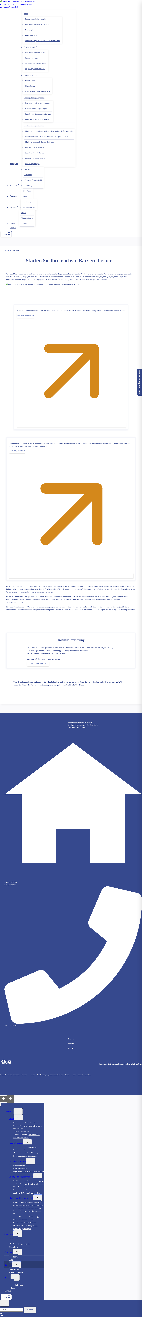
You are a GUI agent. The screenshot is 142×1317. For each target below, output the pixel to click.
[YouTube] (9, 1063)
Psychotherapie (16, 1143)
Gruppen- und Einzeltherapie (35, 63)
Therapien (9, 1112)
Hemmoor (28, 175)
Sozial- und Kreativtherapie (35, 153)
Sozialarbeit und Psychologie (36, 108)
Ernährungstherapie (32, 164)
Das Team (27, 191)
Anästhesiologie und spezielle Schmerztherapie (42, 41)
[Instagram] (6, 1063)
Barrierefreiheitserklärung (133, 1064)
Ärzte (11, 1119)
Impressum (103, 1064)
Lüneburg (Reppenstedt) (33, 180)
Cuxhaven (27, 169)
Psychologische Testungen (35, 147)
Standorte (8, 1234)
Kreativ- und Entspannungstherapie (38, 114)
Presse (7, 1278)
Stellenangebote (29, 207)
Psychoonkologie (31, 58)
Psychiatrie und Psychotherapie (36, 24)
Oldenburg (28, 185)
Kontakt (13, 228)
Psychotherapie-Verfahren (34, 52)
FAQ (25, 196)
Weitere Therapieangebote (35, 158)
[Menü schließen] (0, 1104)
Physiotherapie (30, 86)
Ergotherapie (30, 80)
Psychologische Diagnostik (35, 69)
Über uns (71, 1039)
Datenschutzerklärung (115, 1064)
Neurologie (29, 30)
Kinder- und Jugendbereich (21, 1198)
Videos (24, 224)
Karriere (71, 1044)
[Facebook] (3, 1063)
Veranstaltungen (27, 218)
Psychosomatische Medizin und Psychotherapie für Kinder (46, 137)
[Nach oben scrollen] (3, 1099)
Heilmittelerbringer (17, 1161)
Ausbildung (27, 202)
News (23, 213)
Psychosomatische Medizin (35, 19)
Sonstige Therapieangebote (21, 1177)
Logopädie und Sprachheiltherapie (37, 91)
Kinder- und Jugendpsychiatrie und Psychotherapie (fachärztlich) (49, 131)
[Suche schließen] (4, 1303)
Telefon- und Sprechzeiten (139, 382)
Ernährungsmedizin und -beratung (37, 103)
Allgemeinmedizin (31, 35)
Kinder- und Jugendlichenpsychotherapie (40, 142)
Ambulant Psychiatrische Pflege (37, 119)
